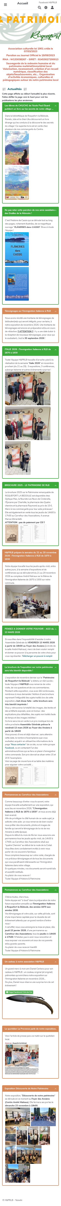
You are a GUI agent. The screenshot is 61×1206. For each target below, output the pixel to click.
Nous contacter (18, 744)
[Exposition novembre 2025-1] (10, 1135)
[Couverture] (11, 533)
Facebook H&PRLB (48, 2)
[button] (52, 7)
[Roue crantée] (46, 7)
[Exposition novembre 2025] (17, 1117)
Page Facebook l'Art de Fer (20, 992)
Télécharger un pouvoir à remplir (37, 656)
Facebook (9, 747)
